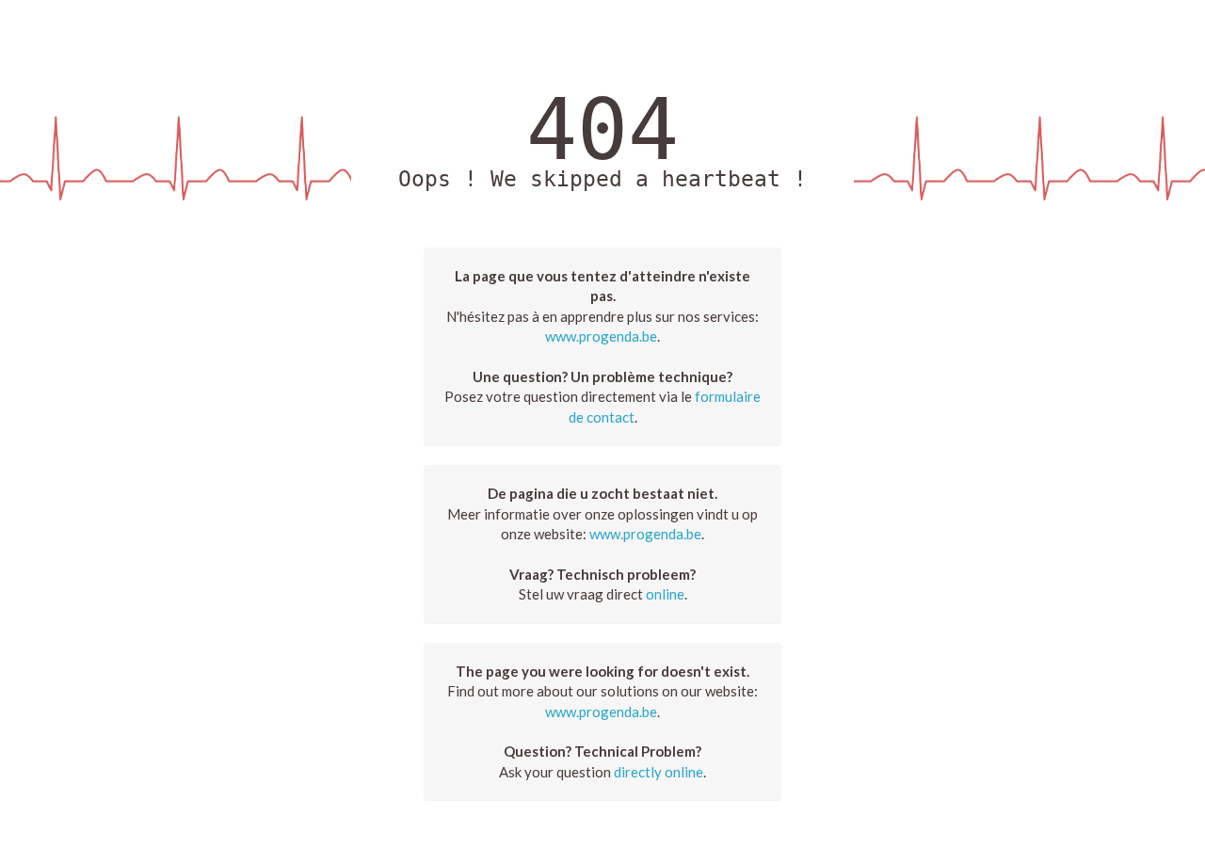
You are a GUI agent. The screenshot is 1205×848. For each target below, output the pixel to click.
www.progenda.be (601, 336)
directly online (658, 771)
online (665, 593)
